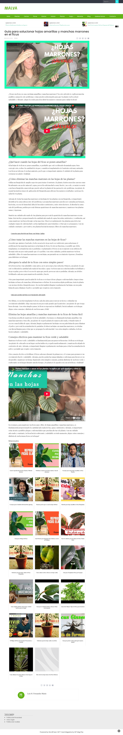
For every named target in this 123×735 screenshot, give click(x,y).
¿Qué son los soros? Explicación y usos (59, 25)
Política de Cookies (13, 722)
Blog (88, 16)
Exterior (44, 16)
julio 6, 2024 (9, 38)
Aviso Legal (10, 720)
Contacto (112, 16)
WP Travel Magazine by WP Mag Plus (70, 732)
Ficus (15, 38)
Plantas (17, 16)
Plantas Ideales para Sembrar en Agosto (16, 25)
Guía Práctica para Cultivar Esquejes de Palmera (101, 25)
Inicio (8, 16)
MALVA (11, 8)
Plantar (62, 16)
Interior (53, 16)
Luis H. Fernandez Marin (36, 694)
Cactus (26, 16)
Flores (35, 16)
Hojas (71, 16)
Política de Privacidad (14, 717)
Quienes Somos (100, 16)
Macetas (80, 16)
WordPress (52, 732)
